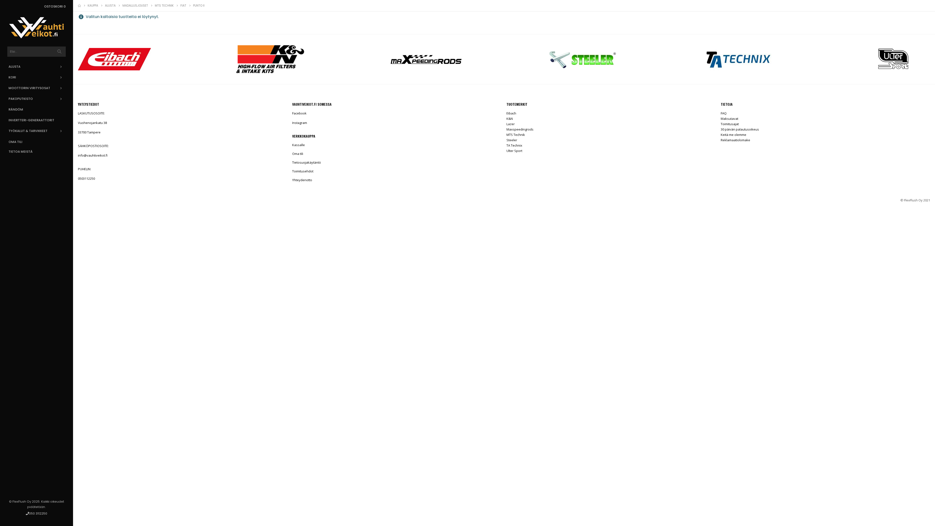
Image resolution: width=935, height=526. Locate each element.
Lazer (510, 124)
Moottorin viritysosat (29, 88)
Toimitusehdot (302, 171)
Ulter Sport (514, 151)
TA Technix (514, 145)
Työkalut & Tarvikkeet (28, 131)
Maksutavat (729, 118)
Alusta (14, 66)
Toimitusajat (730, 124)
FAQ (724, 113)
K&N (509, 118)
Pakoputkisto (21, 98)
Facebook (299, 113)
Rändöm (16, 109)
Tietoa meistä (21, 151)
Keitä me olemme (733, 134)
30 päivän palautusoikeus (740, 129)
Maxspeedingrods (519, 129)
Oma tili (15, 142)
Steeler (511, 140)
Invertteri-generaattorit (31, 120)
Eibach (511, 113)
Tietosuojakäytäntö (306, 162)
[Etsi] (59, 51)
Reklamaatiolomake (735, 140)
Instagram (299, 123)
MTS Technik (515, 134)
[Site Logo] (36, 27)
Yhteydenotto (302, 180)
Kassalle (298, 145)
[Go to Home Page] (79, 5)
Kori (12, 77)
